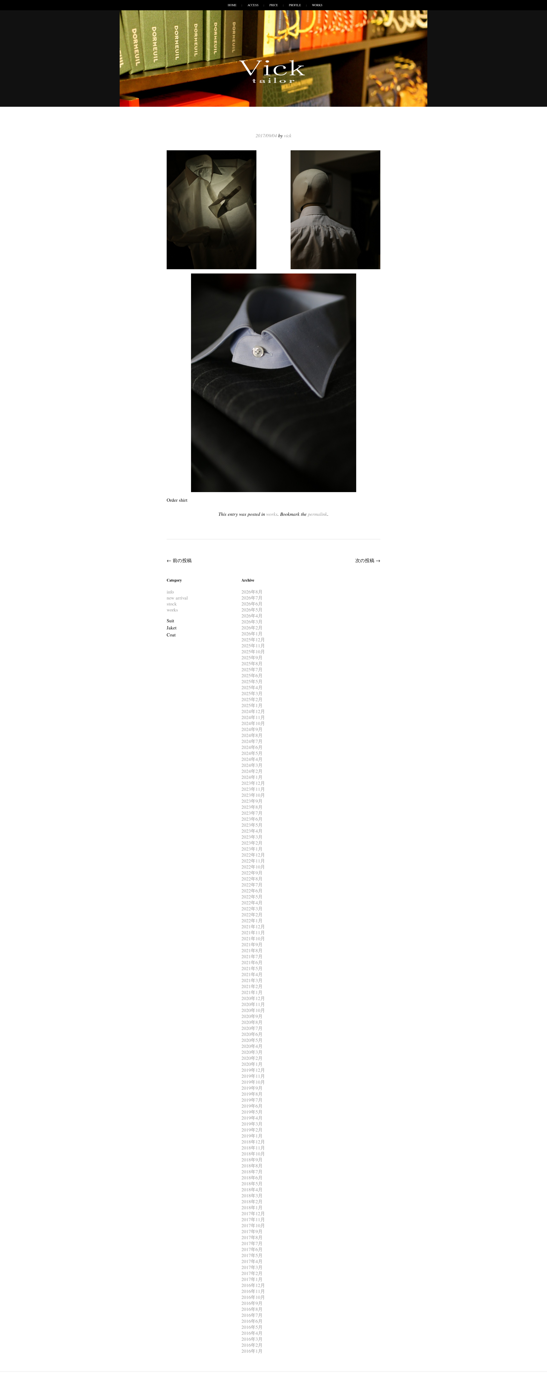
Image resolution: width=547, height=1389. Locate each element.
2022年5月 (252, 896)
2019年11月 (253, 1076)
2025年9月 (252, 657)
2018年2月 (252, 1201)
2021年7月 (252, 956)
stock (172, 604)
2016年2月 (252, 1345)
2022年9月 (252, 873)
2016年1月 (252, 1351)
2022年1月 (252, 920)
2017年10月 (253, 1225)
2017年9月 (252, 1231)
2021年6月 (252, 962)
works (272, 514)
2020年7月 (252, 1028)
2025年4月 (252, 687)
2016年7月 (252, 1315)
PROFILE (295, 5)
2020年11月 (253, 1004)
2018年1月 (252, 1207)
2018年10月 (253, 1154)
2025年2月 (252, 699)
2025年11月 (253, 645)
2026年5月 (252, 610)
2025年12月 (253, 639)
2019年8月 (252, 1094)
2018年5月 (252, 1183)
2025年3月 (252, 693)
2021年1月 (252, 992)
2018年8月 (252, 1165)
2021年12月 (253, 926)
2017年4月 (252, 1261)
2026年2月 (252, 627)
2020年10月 (253, 1010)
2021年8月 (252, 950)
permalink (317, 514)
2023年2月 (252, 843)
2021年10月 (253, 938)
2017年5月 (252, 1255)
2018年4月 (252, 1189)
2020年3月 (252, 1052)
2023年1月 (252, 849)
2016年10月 (253, 1297)
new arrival (177, 598)
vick (287, 135)
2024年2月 (252, 771)
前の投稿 (179, 560)
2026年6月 (252, 604)
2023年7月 (252, 813)
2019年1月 (252, 1136)
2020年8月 (252, 1022)
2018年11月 (253, 1148)
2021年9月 (252, 944)
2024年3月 (252, 765)
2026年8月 (252, 592)
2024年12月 (253, 711)
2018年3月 (252, 1195)
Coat (171, 635)
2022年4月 (252, 902)
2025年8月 (252, 663)
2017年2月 (252, 1273)
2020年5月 (252, 1040)
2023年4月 (252, 831)
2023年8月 (252, 807)
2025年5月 (252, 681)
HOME (232, 5)
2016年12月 (253, 1285)
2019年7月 (252, 1100)
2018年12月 (253, 1142)
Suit (170, 620)
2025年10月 (253, 651)
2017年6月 (252, 1249)
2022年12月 (253, 855)
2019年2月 (252, 1130)
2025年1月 (252, 705)
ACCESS (253, 5)
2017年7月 (252, 1243)
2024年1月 (252, 777)
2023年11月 (253, 789)
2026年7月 (252, 598)
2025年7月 (252, 669)
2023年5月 (252, 825)
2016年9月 (252, 1303)
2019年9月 (252, 1088)
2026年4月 (252, 616)
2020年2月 (252, 1058)
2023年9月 (252, 801)
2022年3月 (252, 908)
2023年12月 (253, 783)
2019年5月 (252, 1112)
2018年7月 (252, 1171)
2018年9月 (252, 1160)
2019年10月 (253, 1082)
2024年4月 (252, 759)
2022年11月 (253, 861)
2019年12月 (253, 1070)
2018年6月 (252, 1177)
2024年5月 (252, 753)
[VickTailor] (273, 82)
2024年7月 (252, 741)
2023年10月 (253, 795)
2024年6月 (252, 747)
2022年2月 (252, 914)
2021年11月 (253, 932)
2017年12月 (253, 1213)
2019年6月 (252, 1106)
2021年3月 (252, 980)
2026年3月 (252, 621)
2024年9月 (252, 729)
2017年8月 (252, 1237)
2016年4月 (252, 1333)
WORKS (317, 5)
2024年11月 (253, 717)
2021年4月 (252, 974)
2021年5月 (252, 968)
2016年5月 (252, 1327)
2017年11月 (253, 1219)
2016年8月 (252, 1309)
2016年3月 (252, 1339)
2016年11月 (253, 1291)
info (170, 592)
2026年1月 (252, 633)
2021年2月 (252, 986)
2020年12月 (253, 998)
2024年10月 (253, 723)
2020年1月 (252, 1064)
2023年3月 (252, 837)
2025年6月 (252, 675)
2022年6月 (252, 890)
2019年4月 (252, 1118)
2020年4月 (252, 1046)
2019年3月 (252, 1124)
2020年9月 (252, 1016)
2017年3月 (252, 1267)
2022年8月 (252, 879)
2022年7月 (252, 885)
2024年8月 (252, 735)
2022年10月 (253, 867)
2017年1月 (252, 1279)
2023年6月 (252, 819)
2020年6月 (252, 1034)
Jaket (171, 627)
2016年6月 (252, 1321)
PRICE (273, 5)
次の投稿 (367, 560)
